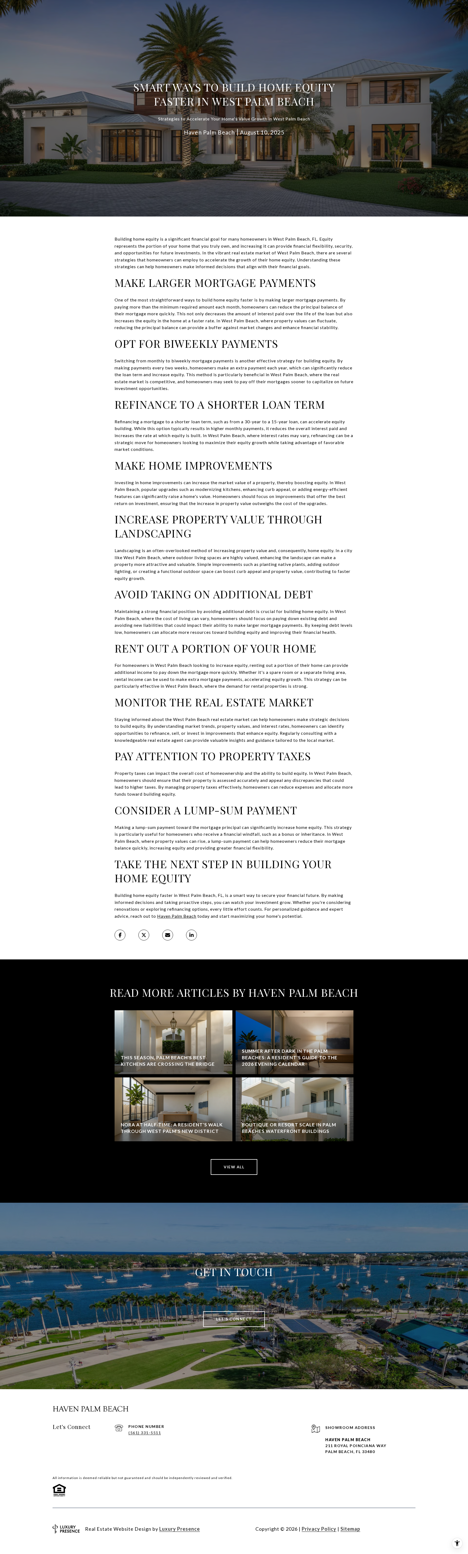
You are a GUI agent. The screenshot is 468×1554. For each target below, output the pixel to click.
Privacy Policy (319, 1529)
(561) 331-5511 (144, 1432)
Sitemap (350, 1529)
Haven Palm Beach (176, 916)
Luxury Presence (179, 1529)
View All (234, 1167)
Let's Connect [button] (234, 1319)
